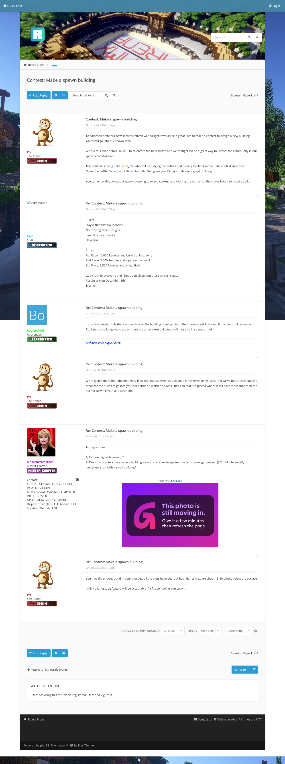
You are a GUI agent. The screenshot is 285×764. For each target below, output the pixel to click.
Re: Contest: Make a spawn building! (114, 203)
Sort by (192, 631)
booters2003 (35, 330)
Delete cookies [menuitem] (227, 719)
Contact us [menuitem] (204, 719)
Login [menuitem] (276, 6)
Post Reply (40, 95)
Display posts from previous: (140, 631)
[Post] (82, 119)
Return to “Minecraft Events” (50, 670)
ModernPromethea (40, 462)
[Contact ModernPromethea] (77, 480)
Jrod (30, 236)
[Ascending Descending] (239, 631)
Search (249, 37)
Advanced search (257, 37)
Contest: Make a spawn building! (62, 80)
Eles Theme (86, 745)
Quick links (15, 6)
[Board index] (37, 35)
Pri (29, 152)
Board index (36, 719)
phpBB (44, 745)
